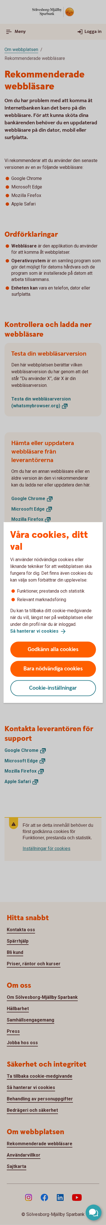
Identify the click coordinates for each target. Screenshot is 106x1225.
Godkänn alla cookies (53, 649)
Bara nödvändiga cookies (53, 668)
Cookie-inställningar (53, 687)
